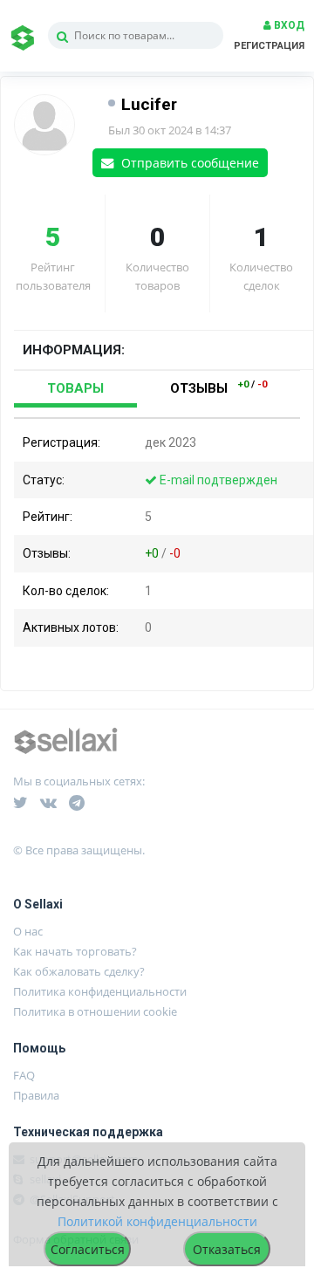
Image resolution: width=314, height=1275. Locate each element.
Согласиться (88, 1249)
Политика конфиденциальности (100, 991)
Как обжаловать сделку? (79, 971)
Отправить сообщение (188, 162)
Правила (36, 1095)
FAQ (24, 1075)
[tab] (75, 389)
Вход (287, 25)
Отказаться (227, 1249)
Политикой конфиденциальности (157, 1221)
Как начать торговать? (75, 951)
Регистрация (269, 45)
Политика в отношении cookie (95, 1011)
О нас (28, 931)
